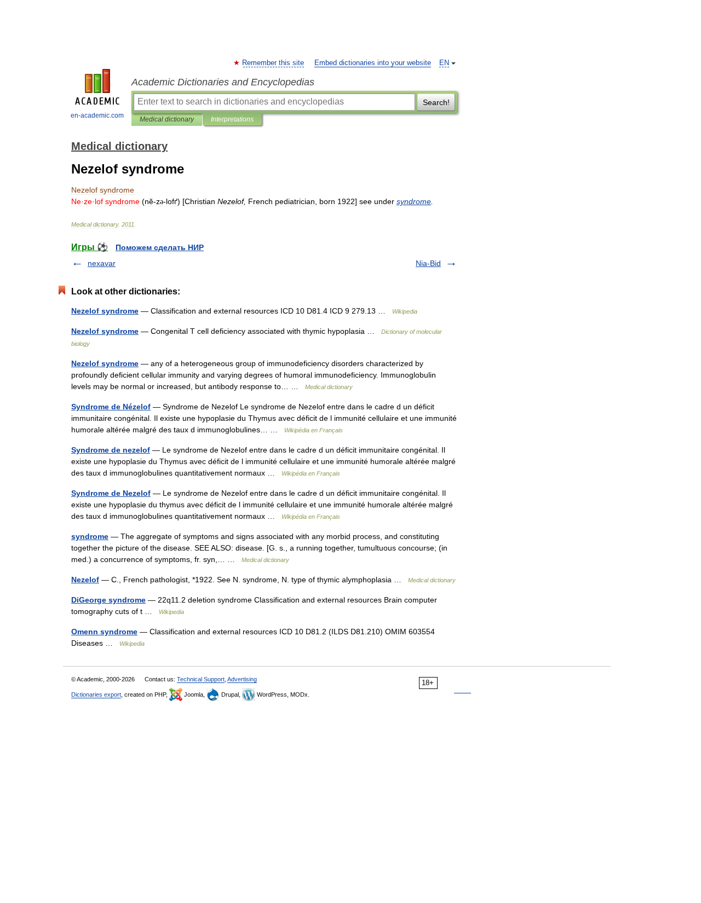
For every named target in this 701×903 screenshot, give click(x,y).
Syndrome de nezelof (110, 449)
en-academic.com (97, 115)
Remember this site (273, 63)
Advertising (242, 679)
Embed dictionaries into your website (372, 63)
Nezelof (85, 579)
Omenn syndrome (104, 631)
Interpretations (232, 119)
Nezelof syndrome (105, 310)
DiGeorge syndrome (108, 599)
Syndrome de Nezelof (111, 493)
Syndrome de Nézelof (111, 406)
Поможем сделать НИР (160, 247)
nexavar (102, 263)
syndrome (89, 536)
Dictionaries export (96, 694)
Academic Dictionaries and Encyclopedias (222, 82)
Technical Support (201, 679)
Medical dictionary (167, 119)
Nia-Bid (428, 263)
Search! (436, 102)
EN (444, 63)
